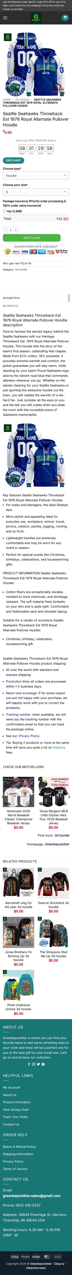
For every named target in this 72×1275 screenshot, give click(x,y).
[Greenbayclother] (36, 17)
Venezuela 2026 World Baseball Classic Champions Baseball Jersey (18, 817)
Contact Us (11, 1124)
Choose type (12, 168)
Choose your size (15, 184)
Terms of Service (15, 1169)
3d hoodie (22, 99)
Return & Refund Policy (19, 1147)
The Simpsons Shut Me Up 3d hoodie (53, 954)
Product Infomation (17, 1102)
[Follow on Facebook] (29, 1064)
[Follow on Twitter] (38, 1064)
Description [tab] (11, 298)
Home (7, 99)
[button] (5, 17)
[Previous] (3, 804)
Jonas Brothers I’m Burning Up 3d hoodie (18, 956)
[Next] (69, 804)
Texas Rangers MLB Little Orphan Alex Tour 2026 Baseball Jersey (53, 817)
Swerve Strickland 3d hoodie (53, 905)
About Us (9, 1095)
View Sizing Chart (16, 1109)
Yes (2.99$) (14, 211)
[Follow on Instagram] (33, 1064)
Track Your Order (15, 1117)
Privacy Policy (13, 1161)
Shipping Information (18, 1154)
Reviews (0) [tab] (10, 305)
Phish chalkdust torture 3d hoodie (18, 1007)
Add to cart (31, 238)
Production (14, 681)
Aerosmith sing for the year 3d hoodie (18, 905)
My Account (11, 1087)
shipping (59, 747)
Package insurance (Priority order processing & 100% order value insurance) (34, 203)
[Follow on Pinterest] (43, 1064)
